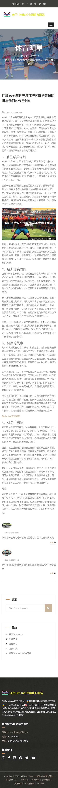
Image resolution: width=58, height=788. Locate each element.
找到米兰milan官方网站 (20, 653)
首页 (23, 55)
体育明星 (32, 55)
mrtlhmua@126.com (19, 732)
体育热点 (13, 639)
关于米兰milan (16, 634)
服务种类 (13, 648)
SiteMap (40, 783)
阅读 (52, 542)
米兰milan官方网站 (45, 776)
